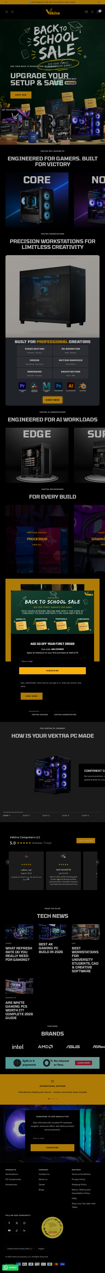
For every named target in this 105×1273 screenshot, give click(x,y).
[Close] (90, 595)
